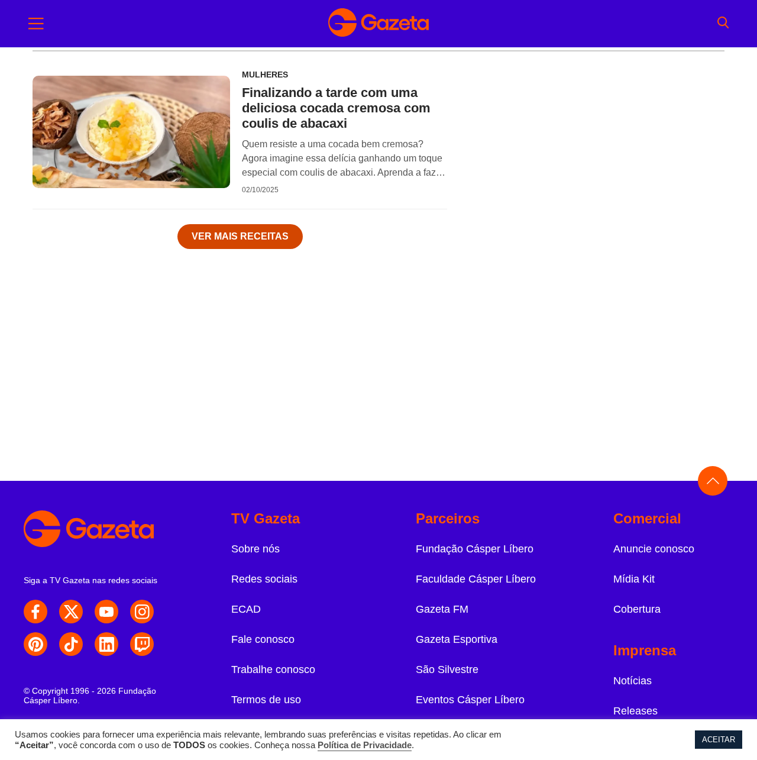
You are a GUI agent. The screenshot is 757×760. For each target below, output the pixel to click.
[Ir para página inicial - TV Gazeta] (378, 23)
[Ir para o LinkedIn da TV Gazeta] (106, 644)
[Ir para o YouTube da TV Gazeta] (106, 611)
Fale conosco (263, 639)
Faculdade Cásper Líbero (476, 579)
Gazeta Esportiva (456, 639)
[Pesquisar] (723, 24)
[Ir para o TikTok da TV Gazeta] (71, 644)
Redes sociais (264, 579)
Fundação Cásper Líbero (474, 549)
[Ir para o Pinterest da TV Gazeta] (35, 644)
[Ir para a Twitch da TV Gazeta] (142, 644)
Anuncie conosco (653, 549)
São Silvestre (447, 669)
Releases (635, 711)
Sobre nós (255, 549)
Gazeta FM (442, 609)
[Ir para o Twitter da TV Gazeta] (71, 611)
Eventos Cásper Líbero (470, 700)
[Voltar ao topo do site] (712, 481)
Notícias (632, 681)
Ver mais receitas (240, 236)
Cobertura (637, 609)
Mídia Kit (634, 579)
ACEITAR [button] (718, 739)
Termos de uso (266, 700)
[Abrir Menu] (36, 24)
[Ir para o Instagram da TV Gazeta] (142, 611)
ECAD (246, 609)
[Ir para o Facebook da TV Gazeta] (35, 611)
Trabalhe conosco (273, 669)
